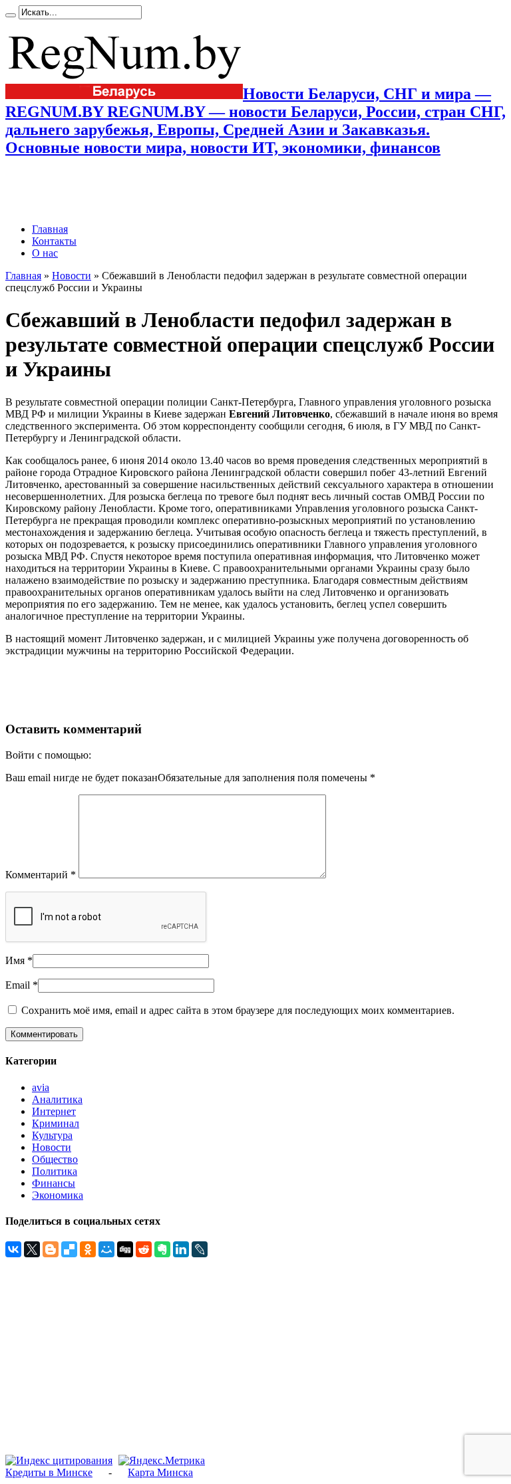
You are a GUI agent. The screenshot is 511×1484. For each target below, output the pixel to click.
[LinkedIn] (181, 1249)
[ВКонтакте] (13, 1249)
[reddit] (144, 1249)
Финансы (53, 1183)
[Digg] (125, 1249)
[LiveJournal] (200, 1249)
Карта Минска (160, 1472)
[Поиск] (10, 15)
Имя (15, 960)
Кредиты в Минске (48, 1472)
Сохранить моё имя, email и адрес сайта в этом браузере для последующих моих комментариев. (237, 1010)
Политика (54, 1171)
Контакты (54, 241)
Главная (50, 229)
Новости (71, 275)
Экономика (57, 1195)
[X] (32, 1249)
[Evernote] (162, 1249)
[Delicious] (69, 1249)
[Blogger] (51, 1249)
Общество (55, 1159)
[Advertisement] (161, 190)
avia (40, 1087)
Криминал (55, 1123)
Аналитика (57, 1099)
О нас (45, 253)
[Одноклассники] (88, 1249)
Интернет (54, 1111)
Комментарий (40, 874)
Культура (52, 1135)
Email (17, 985)
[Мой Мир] (106, 1249)
